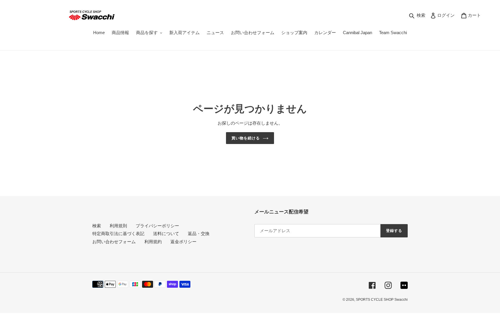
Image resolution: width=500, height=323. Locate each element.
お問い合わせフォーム (114, 241)
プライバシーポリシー (157, 225)
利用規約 (153, 241)
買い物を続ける (245, 138)
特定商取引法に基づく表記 (118, 233)
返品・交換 (198, 233)
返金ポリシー (183, 241)
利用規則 (118, 225)
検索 (96, 225)
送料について (166, 233)
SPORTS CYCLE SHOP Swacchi (382, 300)
